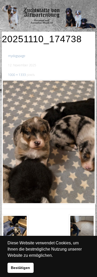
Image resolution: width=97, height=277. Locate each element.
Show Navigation (78, 5)
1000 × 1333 (17, 75)
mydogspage (16, 56)
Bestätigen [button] (20, 268)
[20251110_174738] (48, 142)
